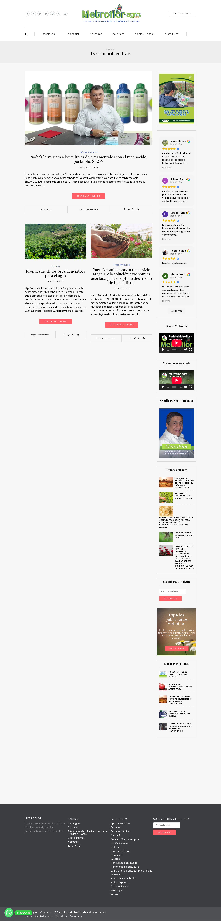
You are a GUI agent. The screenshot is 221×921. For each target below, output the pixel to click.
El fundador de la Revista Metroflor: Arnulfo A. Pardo (88, 832)
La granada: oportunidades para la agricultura (180, 686)
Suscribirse (171, 34)
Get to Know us (183, 13)
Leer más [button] (167, 167)
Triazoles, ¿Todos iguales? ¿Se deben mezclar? (177, 674)
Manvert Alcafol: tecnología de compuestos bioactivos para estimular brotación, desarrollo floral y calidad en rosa (176, 522)
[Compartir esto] (124, 209)
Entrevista (116, 854)
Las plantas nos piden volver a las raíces (184, 535)
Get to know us (76, 837)
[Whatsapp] (8, 912)
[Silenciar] (185, 349)
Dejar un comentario (89, 209)
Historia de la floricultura (124, 866)
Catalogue (74, 823)
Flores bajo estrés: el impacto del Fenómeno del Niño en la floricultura (184, 483)
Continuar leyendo (88, 196)
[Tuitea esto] (128, 209)
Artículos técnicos (88, 152)
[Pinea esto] (138, 209)
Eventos (115, 858)
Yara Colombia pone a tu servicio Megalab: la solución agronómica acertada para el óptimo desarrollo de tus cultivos (121, 276)
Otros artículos (121, 265)
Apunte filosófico (120, 823)
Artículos (115, 827)
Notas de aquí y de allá (123, 878)
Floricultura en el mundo (123, 862)
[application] (176, 343)
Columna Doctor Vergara (124, 839)
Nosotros (96, 34)
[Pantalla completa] (190, 349)
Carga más (176, 310)
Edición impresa (144, 34)
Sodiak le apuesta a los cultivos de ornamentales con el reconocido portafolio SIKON (88, 159)
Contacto (119, 34)
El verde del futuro (120, 851)
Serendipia (116, 890)
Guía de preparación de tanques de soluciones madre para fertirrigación (180, 727)
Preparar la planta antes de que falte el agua (184, 495)
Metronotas (117, 874)
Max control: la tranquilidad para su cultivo (179, 713)
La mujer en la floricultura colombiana (131, 870)
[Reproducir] (163, 349)
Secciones (49, 34)
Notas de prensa (119, 882)
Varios (114, 894)
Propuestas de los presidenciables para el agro (55, 273)
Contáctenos (176, 648)
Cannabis (115, 835)
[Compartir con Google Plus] (133, 209)
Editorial (74, 34)
